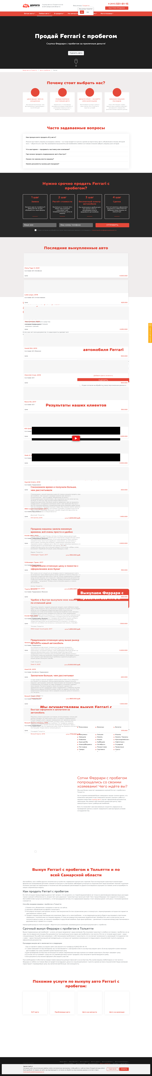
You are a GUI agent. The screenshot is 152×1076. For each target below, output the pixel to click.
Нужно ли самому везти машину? (40, 159)
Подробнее (113, 1069)
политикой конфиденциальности (104, 230)
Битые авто (29, 13)
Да (82, 12)
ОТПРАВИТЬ (112, 225)
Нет (88, 12)
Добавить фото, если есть (103, 375)
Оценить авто (76, 53)
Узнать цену (112, 846)
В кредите (58, 13)
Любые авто (44, 13)
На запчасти (73, 13)
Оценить (103, 380)
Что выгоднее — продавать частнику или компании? (48, 149)
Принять (124, 1069)
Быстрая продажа (117, 8)
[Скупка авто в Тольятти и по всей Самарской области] (31, 6)
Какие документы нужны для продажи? (42, 164)
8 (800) (118, 4)
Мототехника (106, 13)
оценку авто (96, 799)
